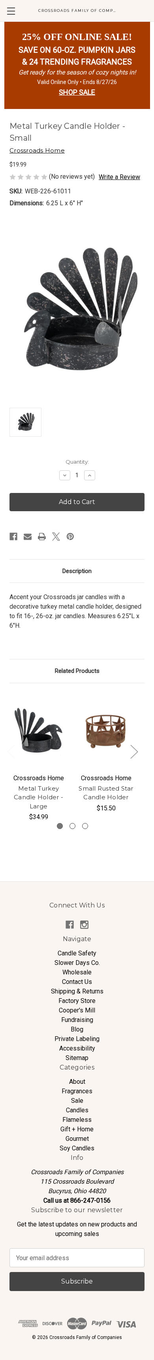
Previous (11, 751)
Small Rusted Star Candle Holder (106, 793)
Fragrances (77, 1091)
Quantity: (77, 461)
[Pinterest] (70, 536)
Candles (77, 1110)
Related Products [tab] (77, 670)
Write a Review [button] (119, 177)
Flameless (77, 1119)
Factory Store (77, 1001)
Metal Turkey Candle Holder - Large (38, 797)
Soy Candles (77, 1148)
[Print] (42, 536)
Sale (77, 1100)
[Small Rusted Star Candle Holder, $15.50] (106, 731)
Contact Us (77, 982)
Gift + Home (77, 1129)
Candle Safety (77, 953)
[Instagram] (84, 925)
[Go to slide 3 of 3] (85, 826)
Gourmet (77, 1138)
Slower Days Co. (77, 963)
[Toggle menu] (11, 11)
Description (77, 571)
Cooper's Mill (77, 1010)
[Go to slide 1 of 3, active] (60, 826)
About (77, 1081)
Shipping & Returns (77, 991)
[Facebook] (13, 536)
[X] (56, 536)
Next (134, 751)
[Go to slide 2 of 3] (72, 826)
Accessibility (77, 1048)
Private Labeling (77, 1039)
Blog (77, 1029)
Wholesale (77, 972)
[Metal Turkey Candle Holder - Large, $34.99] (38, 731)
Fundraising (77, 1020)
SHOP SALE (77, 92)
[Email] (28, 536)
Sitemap (77, 1058)
